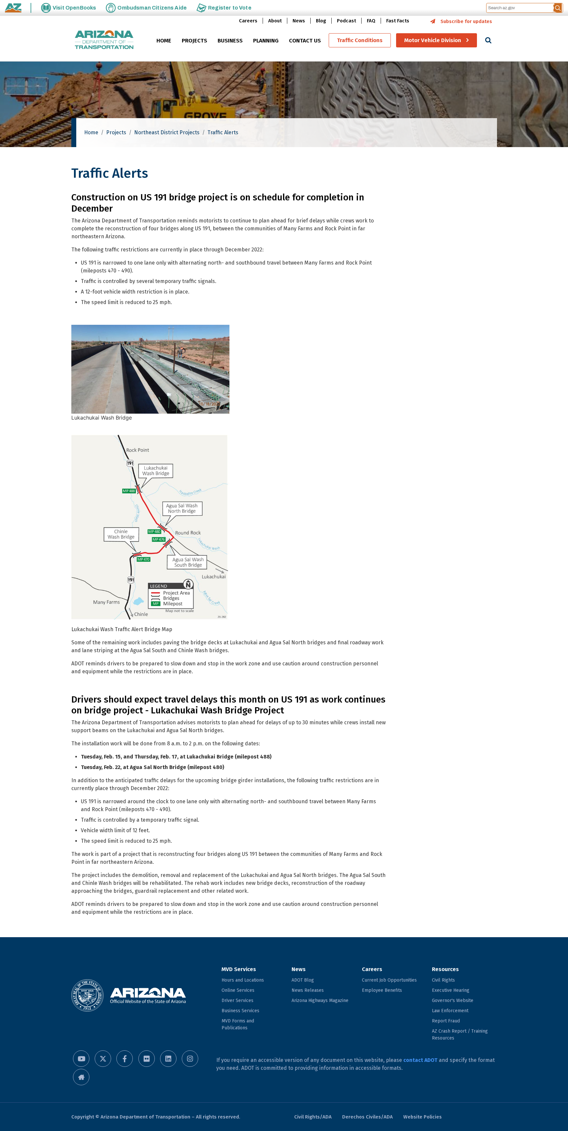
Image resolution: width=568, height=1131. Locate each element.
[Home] (104, 40)
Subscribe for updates (466, 21)
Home (91, 132)
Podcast (346, 21)
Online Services (238, 990)
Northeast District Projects (167, 132)
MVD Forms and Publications (238, 1024)
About (275, 21)
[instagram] (190, 1058)
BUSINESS (230, 40)
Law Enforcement (450, 1011)
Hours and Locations (243, 980)
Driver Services (237, 1000)
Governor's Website (452, 1000)
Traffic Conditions (360, 40)
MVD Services (239, 969)
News (299, 21)
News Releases (308, 990)
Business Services (240, 1011)
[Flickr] (146, 1058)
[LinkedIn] (168, 1058)
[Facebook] (124, 1058)
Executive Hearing (450, 990)
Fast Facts (397, 21)
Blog (321, 21)
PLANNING (265, 40)
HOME (163, 40)
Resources (445, 969)
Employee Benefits (382, 990)
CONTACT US (305, 40)
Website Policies (422, 1117)
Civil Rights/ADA (313, 1117)
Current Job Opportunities (389, 980)
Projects (116, 132)
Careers (248, 21)
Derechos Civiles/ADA (367, 1117)
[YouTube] (81, 1058)
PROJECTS (194, 40)
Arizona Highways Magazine (320, 1000)
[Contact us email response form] (81, 1077)
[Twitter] (103, 1058)
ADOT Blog (303, 980)
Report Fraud (446, 1021)
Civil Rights (443, 980)
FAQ (371, 21)
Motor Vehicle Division (432, 40)
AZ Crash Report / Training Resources (460, 1034)
